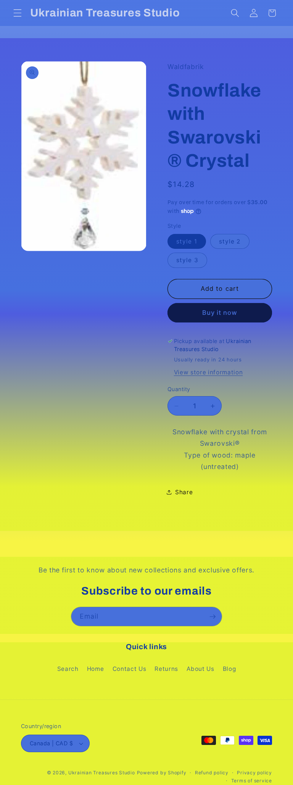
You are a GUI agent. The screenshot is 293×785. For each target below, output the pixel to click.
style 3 (187, 260)
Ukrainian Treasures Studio (101, 772)
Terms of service (251, 780)
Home (95, 668)
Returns (166, 668)
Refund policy (212, 772)
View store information (208, 372)
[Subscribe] (212, 617)
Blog (229, 668)
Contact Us (129, 668)
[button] (17, 13)
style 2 (230, 241)
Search (68, 668)
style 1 (186, 241)
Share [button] (184, 492)
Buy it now (220, 312)
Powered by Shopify (162, 772)
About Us (200, 668)
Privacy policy (254, 772)
